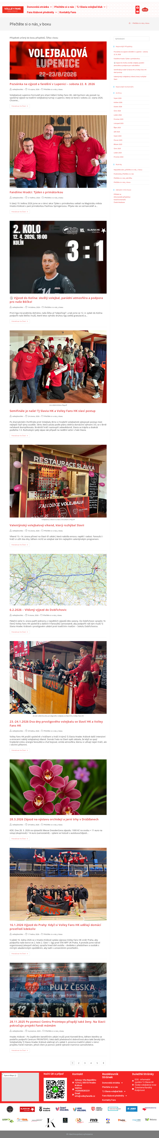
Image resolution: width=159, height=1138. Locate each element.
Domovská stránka (38, 6)
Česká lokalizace (119, 202)
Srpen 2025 (117, 136)
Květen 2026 (118, 102)
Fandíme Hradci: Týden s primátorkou (36, 192)
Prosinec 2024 (118, 157)
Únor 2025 (117, 148)
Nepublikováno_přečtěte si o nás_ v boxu (128, 170)
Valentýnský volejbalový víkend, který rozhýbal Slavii (47, 525)
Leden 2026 (118, 115)
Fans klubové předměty (40, 12)
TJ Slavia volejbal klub (89, 6)
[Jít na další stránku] (103, 1063)
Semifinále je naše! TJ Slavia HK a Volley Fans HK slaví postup (52, 411)
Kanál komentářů (120, 200)
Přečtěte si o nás (64, 6)
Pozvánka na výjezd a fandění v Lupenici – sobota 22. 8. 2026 (52, 84)
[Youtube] (137, 12)
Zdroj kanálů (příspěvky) (122, 197)
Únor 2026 (117, 111)
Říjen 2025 (117, 127)
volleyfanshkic (17, 89)
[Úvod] (129, 23)
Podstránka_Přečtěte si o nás (124, 174)
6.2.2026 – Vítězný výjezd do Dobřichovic (38, 610)
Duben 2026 (118, 107)
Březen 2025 (118, 144)
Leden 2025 (118, 153)
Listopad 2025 (118, 123)
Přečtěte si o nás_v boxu (141, 23)
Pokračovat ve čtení (21, 105)
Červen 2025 (118, 140)
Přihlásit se (117, 194)
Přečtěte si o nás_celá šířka (123, 178)
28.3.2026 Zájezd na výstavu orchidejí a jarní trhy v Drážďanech (54, 819)
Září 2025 (117, 132)
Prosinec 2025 (118, 119)
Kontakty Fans (67, 12)
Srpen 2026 (117, 98)
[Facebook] (137, 8)
